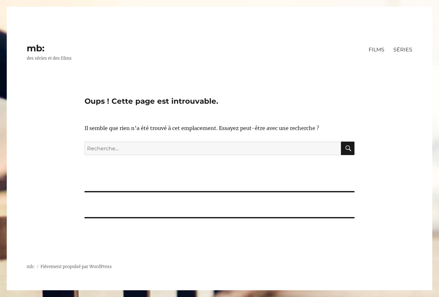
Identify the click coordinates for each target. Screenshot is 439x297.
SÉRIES (402, 50)
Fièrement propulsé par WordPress (76, 266)
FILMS (376, 50)
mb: (35, 48)
